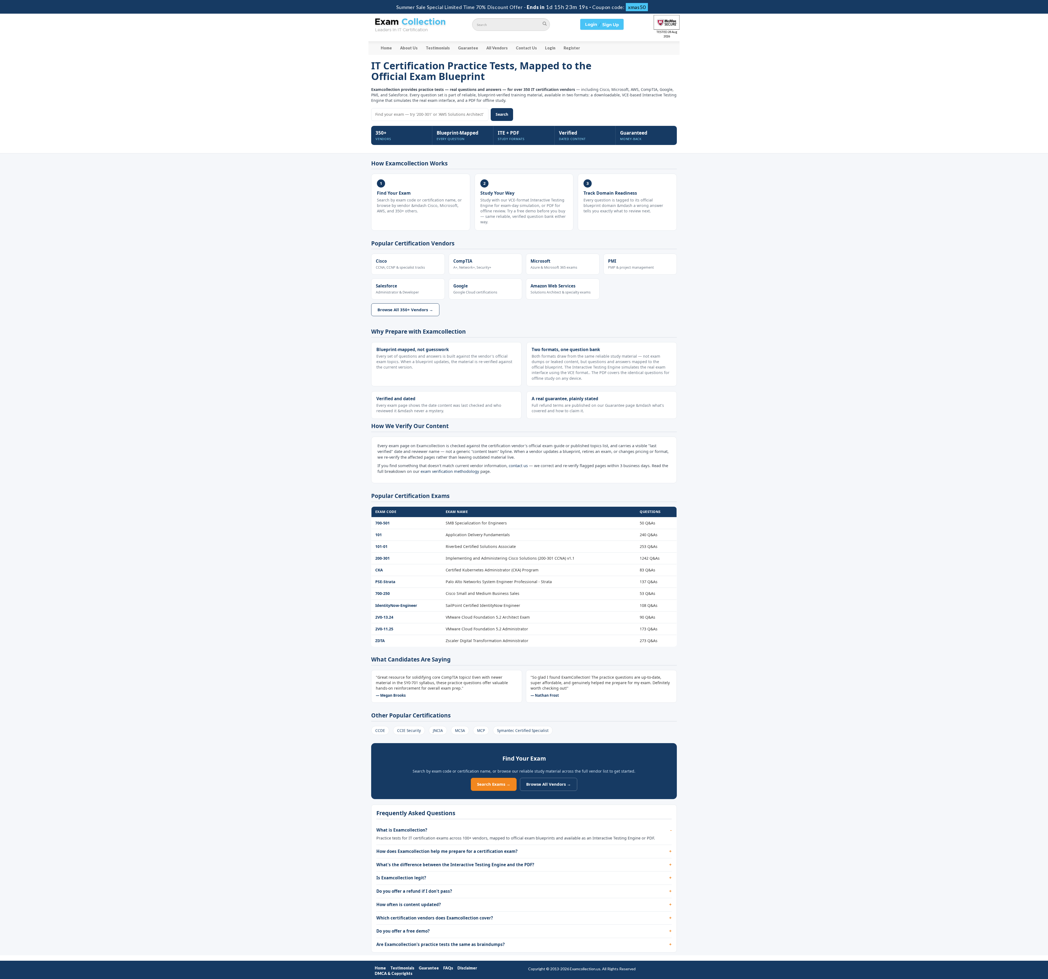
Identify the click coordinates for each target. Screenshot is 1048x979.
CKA (379, 569)
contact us (518, 465)
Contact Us (526, 48)
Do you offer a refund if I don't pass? (414, 891)
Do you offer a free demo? (403, 931)
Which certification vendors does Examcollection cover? (434, 918)
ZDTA (380, 640)
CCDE (380, 730)
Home (386, 48)
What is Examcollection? (401, 830)
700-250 (382, 593)
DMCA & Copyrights (393, 973)
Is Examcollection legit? (401, 877)
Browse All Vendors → (548, 784)
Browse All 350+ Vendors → (405, 309)
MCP (481, 730)
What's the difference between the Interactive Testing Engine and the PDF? (455, 864)
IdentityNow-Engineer (396, 605)
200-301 (382, 558)
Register (572, 48)
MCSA (460, 730)
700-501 (382, 523)
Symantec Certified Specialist (523, 730)
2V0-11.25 (384, 628)
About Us (409, 48)
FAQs (448, 968)
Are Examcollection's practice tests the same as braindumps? (440, 944)
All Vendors (497, 48)
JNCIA (438, 730)
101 (378, 534)
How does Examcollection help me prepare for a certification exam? (446, 851)
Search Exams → (493, 784)
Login (550, 48)
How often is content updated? (408, 904)
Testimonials (438, 48)
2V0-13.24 (384, 617)
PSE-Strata (385, 581)
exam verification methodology (450, 471)
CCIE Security (409, 730)
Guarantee (468, 48)
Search (502, 114)
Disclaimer (467, 968)
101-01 (381, 546)
